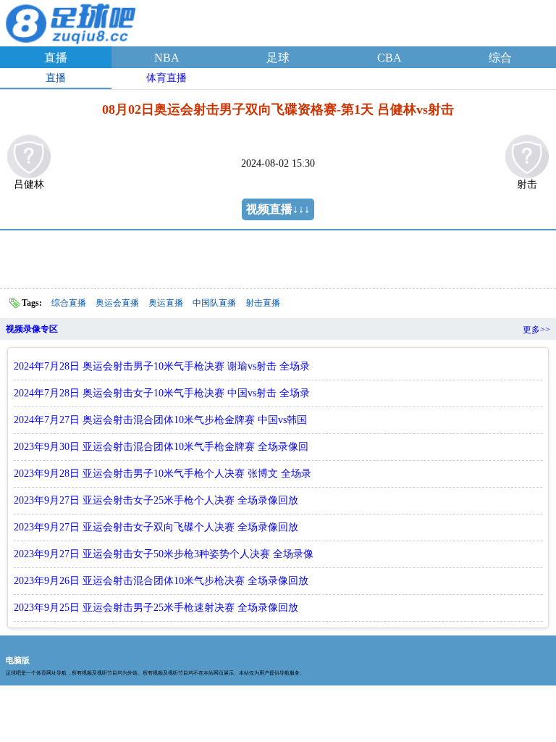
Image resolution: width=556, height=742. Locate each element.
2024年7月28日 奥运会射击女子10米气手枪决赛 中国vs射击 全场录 (162, 393)
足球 (278, 57)
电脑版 (18, 660)
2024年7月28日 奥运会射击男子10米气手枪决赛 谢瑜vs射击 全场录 (162, 366)
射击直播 (262, 303)
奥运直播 (165, 303)
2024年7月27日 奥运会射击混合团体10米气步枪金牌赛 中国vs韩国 (160, 419)
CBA (389, 57)
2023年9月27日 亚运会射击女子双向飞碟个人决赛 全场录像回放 (156, 527)
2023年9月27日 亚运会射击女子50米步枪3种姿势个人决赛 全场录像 (163, 554)
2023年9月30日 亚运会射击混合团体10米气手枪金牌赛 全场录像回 (161, 446)
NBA (167, 57)
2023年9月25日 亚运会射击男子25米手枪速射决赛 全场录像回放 (156, 607)
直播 (55, 57)
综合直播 (68, 303)
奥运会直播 (117, 303)
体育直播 (166, 77)
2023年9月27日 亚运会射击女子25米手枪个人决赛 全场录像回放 (156, 500)
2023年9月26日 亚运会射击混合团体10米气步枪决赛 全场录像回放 (161, 580)
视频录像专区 (32, 329)
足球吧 (72, 21)
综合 (500, 57)
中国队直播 (214, 303)
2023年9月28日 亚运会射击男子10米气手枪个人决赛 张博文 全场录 (162, 473)
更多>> (536, 330)
